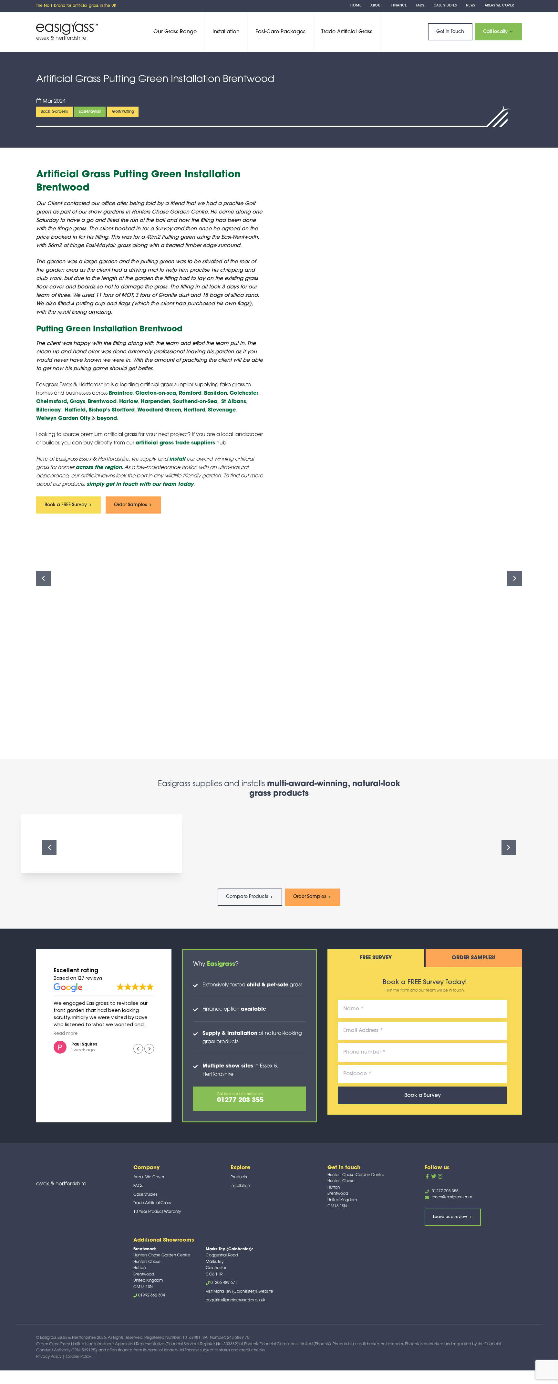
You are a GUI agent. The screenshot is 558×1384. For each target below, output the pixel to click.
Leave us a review (451, 1217)
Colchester (244, 393)
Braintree (121, 393)
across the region (99, 467)
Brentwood (102, 401)
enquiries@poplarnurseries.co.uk (235, 1300)
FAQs (420, 5)
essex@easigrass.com (452, 1197)
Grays (77, 401)
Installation (226, 32)
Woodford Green (159, 410)
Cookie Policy (78, 1357)
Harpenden (155, 401)
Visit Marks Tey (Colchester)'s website (239, 1292)
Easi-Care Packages (280, 32)
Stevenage (222, 410)
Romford (190, 393)
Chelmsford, (52, 401)
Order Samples (131, 505)
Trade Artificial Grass (346, 32)
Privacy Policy (48, 1357)
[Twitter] (433, 1176)
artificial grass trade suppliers (175, 443)
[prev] (43, 578)
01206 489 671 (224, 1283)
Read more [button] (55, 1033)
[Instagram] (440, 1176)
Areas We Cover (499, 5)
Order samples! (473, 958)
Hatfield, (76, 410)
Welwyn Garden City (63, 418)
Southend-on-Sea (195, 401)
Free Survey (376, 958)
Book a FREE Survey (66, 505)
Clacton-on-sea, (156, 393)
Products (239, 1177)
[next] (514, 578)
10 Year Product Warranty (157, 1212)
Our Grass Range (175, 32)
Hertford (194, 410)
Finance (399, 5)
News (470, 5)
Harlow (128, 401)
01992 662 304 (151, 1295)
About (376, 5)
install (177, 459)
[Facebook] (427, 1176)
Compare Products (247, 896)
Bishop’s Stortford (111, 410)
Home (355, 5)
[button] (149, 1049)
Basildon (215, 393)
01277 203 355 (445, 1191)
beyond (107, 418)
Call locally (496, 31)
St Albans (233, 401)
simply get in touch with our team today (140, 484)
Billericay (48, 410)
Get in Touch (450, 31)
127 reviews (90, 978)
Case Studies (445, 5)
